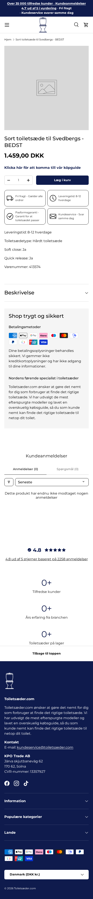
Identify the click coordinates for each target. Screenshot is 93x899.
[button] (86, 25)
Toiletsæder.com (25, 888)
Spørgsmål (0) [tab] (68, 469)
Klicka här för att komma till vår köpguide (42, 168)
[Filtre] (8, 482)
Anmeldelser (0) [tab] (25, 469)
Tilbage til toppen (46, 653)
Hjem (7, 39)
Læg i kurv (62, 180)
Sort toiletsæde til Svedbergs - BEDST (40, 39)
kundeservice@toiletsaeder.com (45, 747)
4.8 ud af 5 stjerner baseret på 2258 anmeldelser (46, 559)
